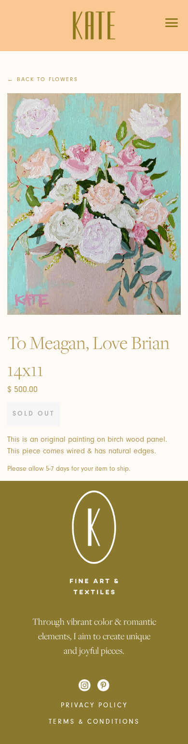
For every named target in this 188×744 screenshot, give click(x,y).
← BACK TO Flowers (42, 79)
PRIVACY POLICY (94, 705)
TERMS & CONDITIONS (94, 721)
